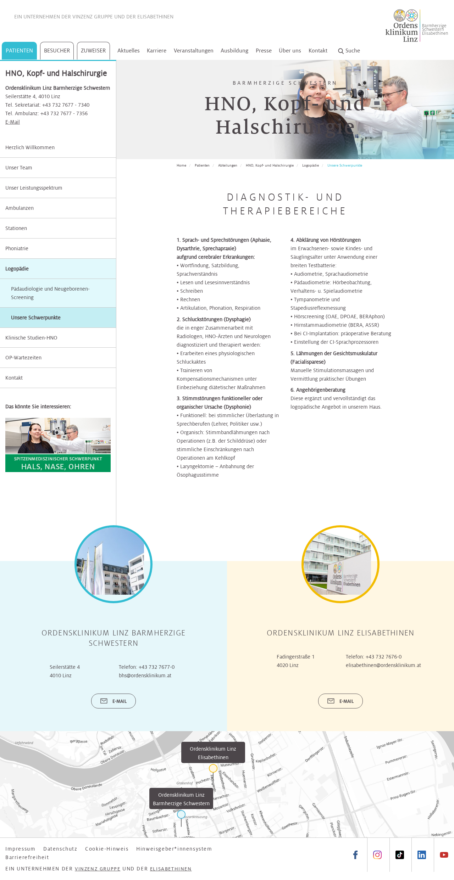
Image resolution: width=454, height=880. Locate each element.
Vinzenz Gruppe (92, 16)
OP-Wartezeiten (23, 357)
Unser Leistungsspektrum (33, 188)
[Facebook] (355, 854)
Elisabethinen (155, 16)
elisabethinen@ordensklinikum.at (383, 665)
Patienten (19, 50)
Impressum (20, 849)
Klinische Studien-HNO (31, 338)
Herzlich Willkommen (30, 147)
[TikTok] (399, 854)
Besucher (57, 50)
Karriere (156, 50)
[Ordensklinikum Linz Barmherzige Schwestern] (181, 818)
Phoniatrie (16, 248)
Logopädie (17, 268)
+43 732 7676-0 (384, 657)
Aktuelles (128, 50)
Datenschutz (60, 849)
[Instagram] (377, 854)
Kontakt (318, 50)
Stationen (16, 228)
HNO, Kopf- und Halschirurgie (270, 165)
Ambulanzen (19, 208)
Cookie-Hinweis (106, 849)
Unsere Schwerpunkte (344, 165)
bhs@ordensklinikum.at (145, 675)
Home (181, 165)
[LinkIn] (421, 854)
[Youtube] (444, 854)
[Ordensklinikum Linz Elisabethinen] (213, 772)
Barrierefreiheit (27, 857)
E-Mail (12, 122)
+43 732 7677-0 (157, 667)
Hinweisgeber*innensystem (174, 849)
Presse (264, 50)
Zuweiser (93, 50)
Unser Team (18, 167)
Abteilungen (227, 165)
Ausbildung (234, 50)
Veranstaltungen (194, 50)
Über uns (290, 50)
